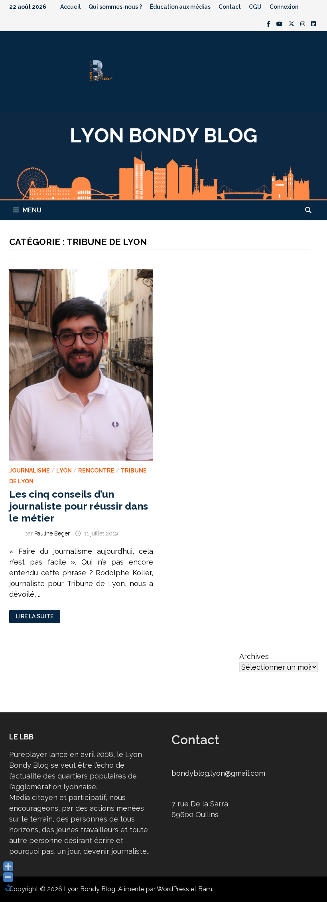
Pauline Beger (52, 533)
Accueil (70, 7)
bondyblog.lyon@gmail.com (218, 773)
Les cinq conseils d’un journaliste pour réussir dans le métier (78, 506)
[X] (292, 23)
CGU (255, 7)
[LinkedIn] (313, 23)
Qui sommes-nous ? (115, 7)
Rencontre (96, 470)
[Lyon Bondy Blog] (163, 155)
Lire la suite (35, 616)
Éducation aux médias (180, 7)
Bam (205, 889)
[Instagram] (303, 23)
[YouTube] (280, 23)
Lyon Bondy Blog (89, 889)
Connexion (284, 7)
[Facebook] (269, 23)
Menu (32, 210)
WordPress (173, 889)
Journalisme (29, 470)
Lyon (64, 470)
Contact (230, 7)
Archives (254, 656)
